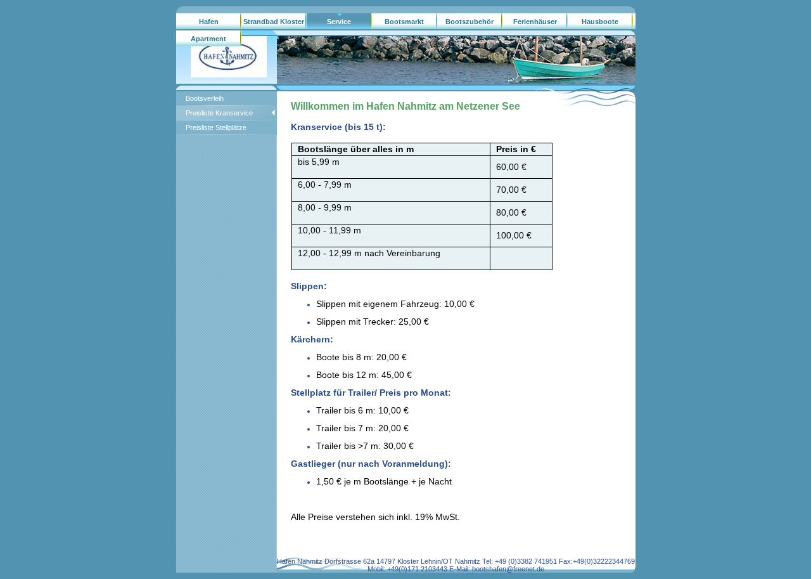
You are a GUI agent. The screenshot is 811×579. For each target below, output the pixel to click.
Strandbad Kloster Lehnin (273, 24)
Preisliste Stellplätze (216, 127)
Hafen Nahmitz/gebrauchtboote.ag (208, 24)
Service (339, 21)
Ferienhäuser (535, 21)
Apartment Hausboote (208, 41)
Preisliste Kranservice (219, 113)
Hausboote (600, 21)
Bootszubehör (469, 21)
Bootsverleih (205, 98)
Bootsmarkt (404, 21)
